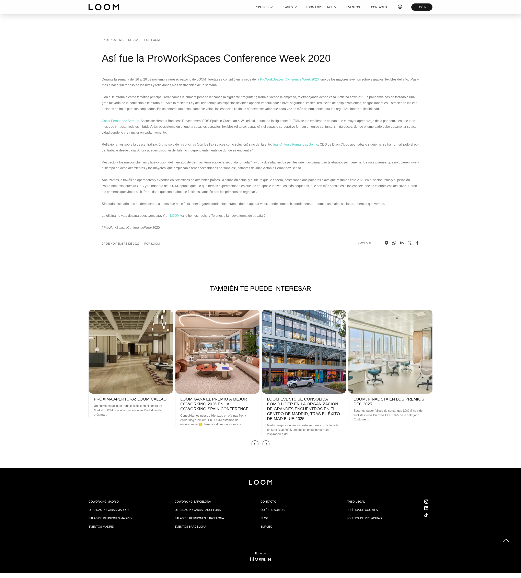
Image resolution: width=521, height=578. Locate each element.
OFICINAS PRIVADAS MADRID (109, 510)
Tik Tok (430, 515)
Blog (264, 518)
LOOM (175, 215)
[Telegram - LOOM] (386, 242)
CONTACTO (379, 7)
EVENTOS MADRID (101, 526)
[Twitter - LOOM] (410, 242)
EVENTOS (353, 7)
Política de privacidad (364, 518)
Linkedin (430, 508)
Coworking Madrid (104, 501)
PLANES (287, 7)
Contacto (268, 501)
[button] (255, 443)
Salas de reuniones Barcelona (199, 518)
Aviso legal (356, 501)
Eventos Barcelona (190, 526)
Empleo (266, 526)
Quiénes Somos (272, 510)
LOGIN (421, 7)
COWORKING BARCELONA (193, 501)
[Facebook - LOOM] (417, 242)
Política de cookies (362, 510)
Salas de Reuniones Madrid (110, 518)
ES (400, 7)
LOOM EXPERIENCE (319, 7)
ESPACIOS (261, 7)
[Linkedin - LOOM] (402, 242)
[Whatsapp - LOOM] (394, 242)
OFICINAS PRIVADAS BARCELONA (198, 510)
